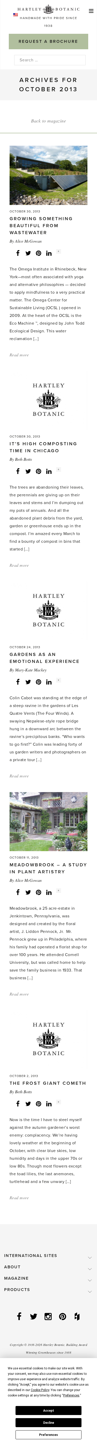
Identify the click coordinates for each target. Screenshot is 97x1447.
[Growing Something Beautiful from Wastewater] (49, 175)
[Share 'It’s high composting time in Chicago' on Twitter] (28, 471)
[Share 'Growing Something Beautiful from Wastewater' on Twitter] (28, 253)
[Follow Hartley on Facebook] (19, 1317)
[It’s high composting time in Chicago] (49, 400)
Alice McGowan (28, 241)
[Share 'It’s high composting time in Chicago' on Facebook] (18, 471)
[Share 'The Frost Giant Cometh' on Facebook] (18, 1103)
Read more (19, 354)
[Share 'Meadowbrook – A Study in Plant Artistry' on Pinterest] (38, 892)
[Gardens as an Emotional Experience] (49, 611)
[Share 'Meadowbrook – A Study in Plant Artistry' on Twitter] (28, 892)
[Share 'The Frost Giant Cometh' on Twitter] (28, 1103)
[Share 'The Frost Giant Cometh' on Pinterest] (38, 1103)
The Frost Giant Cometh (48, 1083)
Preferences (48, 1435)
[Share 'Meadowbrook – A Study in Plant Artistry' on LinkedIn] (49, 892)
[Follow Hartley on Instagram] (48, 1317)
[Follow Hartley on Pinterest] (63, 1317)
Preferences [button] (71, 1395)
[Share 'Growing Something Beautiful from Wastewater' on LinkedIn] (49, 253)
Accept (48, 1410)
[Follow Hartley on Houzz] (77, 1317)
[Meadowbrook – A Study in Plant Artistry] (49, 821)
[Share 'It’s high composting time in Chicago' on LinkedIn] (49, 471)
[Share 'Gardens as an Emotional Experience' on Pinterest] (38, 681)
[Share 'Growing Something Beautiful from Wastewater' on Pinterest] (38, 253)
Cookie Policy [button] (40, 1390)
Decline (48, 1423)
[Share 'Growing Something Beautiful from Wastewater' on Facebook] (18, 253)
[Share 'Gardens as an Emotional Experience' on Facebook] (18, 681)
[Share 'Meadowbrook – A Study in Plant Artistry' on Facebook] (18, 892)
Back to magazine (48, 121)
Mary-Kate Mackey (31, 669)
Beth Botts (23, 459)
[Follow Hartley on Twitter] (34, 1317)
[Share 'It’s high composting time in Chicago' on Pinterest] (38, 471)
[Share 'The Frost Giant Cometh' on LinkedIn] (49, 1103)
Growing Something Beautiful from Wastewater (41, 225)
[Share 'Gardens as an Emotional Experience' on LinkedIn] (49, 681)
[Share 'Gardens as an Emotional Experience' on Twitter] (28, 681)
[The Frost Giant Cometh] (49, 1040)
